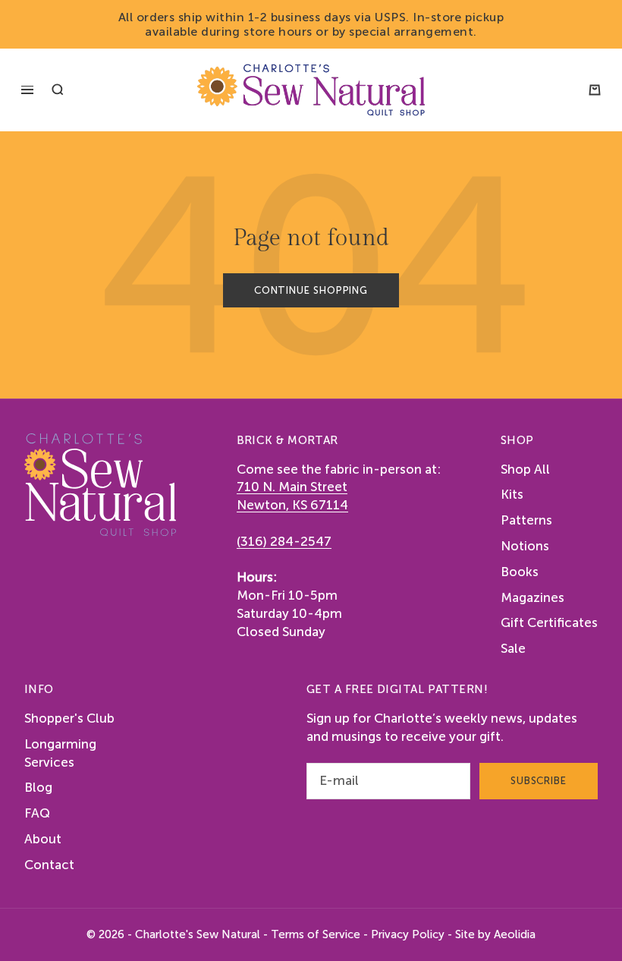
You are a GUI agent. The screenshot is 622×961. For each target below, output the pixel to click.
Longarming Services (60, 753)
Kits (512, 494)
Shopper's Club (69, 718)
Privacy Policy (408, 934)
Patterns (526, 520)
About (42, 838)
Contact (49, 864)
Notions (525, 545)
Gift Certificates (549, 622)
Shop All (525, 469)
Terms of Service (315, 934)
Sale (513, 648)
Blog (38, 787)
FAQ (37, 813)
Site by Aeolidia (495, 934)
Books (520, 571)
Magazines (532, 597)
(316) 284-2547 (284, 541)
